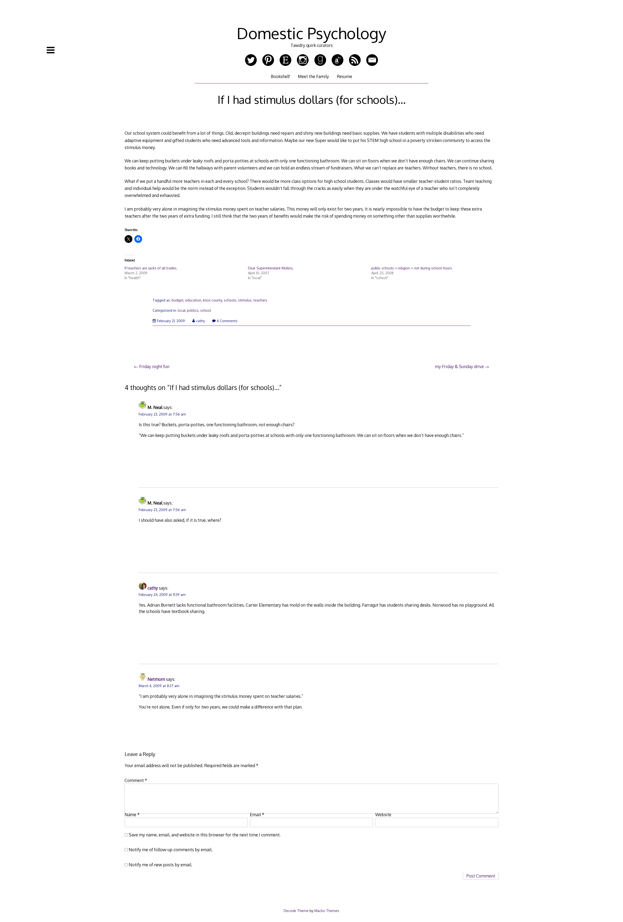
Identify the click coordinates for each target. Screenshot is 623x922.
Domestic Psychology (311, 33)
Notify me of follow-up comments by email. (170, 849)
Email (257, 814)
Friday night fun (154, 366)
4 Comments (227, 321)
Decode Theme (296, 910)
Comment (136, 780)
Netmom (156, 679)
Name (132, 814)
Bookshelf (280, 76)
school (205, 310)
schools (230, 300)
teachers (260, 300)
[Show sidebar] (51, 50)
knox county (212, 300)
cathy (200, 321)
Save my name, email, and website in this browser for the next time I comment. (205, 834)
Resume (344, 76)
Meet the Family (313, 76)
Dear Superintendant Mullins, (270, 268)
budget (177, 300)
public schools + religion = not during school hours (411, 268)
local (181, 310)
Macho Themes (326, 910)
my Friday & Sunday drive (459, 366)
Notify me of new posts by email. (160, 864)
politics (193, 310)
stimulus (245, 300)
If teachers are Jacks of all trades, (151, 268)
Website (383, 814)
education (193, 300)
